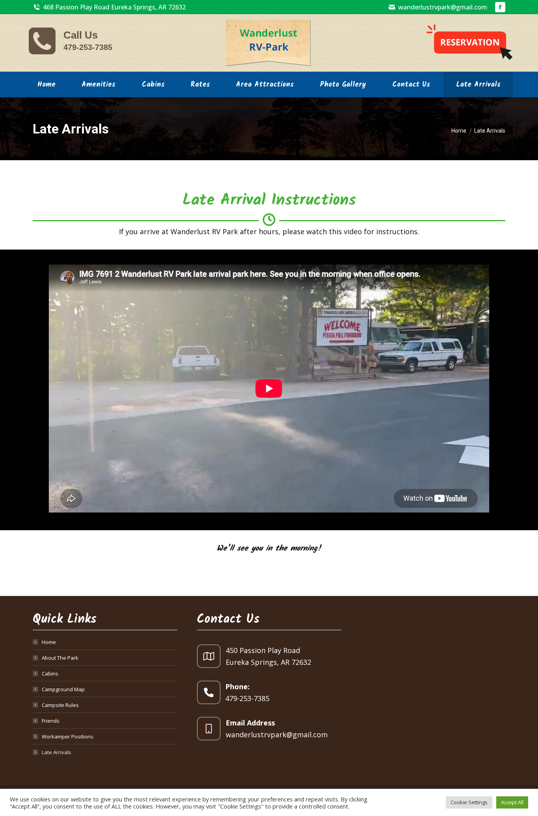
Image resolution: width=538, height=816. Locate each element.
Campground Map (63, 689)
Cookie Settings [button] (469, 802)
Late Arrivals (56, 752)
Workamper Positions (67, 736)
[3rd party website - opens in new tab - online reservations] (469, 43)
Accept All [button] (512, 802)
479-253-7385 (87, 47)
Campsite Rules (60, 705)
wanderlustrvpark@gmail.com (442, 7)
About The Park (60, 657)
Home (49, 642)
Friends (50, 720)
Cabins (50, 673)
